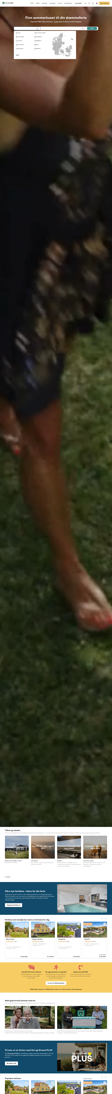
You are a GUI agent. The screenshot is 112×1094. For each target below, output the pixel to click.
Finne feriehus (104, 3)
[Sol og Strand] (7, 3)
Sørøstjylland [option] (37, 49)
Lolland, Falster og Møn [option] (39, 33)
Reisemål (44, 3)
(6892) (17, 55)
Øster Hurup (10, 939)
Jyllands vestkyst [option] (20, 45)
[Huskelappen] (89, 3)
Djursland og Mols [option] (20, 37)
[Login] (93, 3)
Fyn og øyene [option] (19, 41)
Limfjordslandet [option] (19, 49)
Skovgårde (61, 939)
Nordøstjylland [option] (37, 41)
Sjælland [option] (36, 45)
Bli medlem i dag (11, 1063)
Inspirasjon (52, 3)
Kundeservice (68, 3)
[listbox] (27, 29)
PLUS (32, 3)
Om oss (60, 3)
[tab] (11, 937)
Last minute (78, 3)
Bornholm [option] (18, 33)
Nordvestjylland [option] (38, 37)
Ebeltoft (87, 939)
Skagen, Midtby (37, 939)
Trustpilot (7, 877)
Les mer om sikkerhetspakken (56, 983)
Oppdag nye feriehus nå (13, 905)
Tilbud (38, 3)
